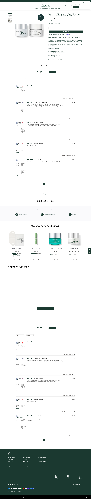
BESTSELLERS (45, 8)
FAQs (39, 459)
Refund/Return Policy (26, 463)
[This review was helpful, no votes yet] (72, 98)
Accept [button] (85, 497)
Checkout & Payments (42, 461)
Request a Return (26, 464)
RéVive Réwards (10, 461)
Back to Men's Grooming (46, 308)
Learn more (76, 7)
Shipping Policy (26, 461)
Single (18, 255)
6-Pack (15, 255)
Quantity (50, 25)
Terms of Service (41, 464)
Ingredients (57, 48)
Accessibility (40, 466)
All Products (10, 466)
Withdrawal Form (26, 466)
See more (17, 95)
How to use (51, 48)
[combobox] (20, 79)
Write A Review (52, 71)
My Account (10, 464)
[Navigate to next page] (49, 184)
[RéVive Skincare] (45, 5)
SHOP (36, 8)
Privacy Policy (40, 463)
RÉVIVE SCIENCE (55, 8)
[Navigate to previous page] (42, 184)
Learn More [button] (35, 497)
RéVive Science (10, 459)
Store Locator (10, 463)
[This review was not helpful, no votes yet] (74, 98)
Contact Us (25, 459)
